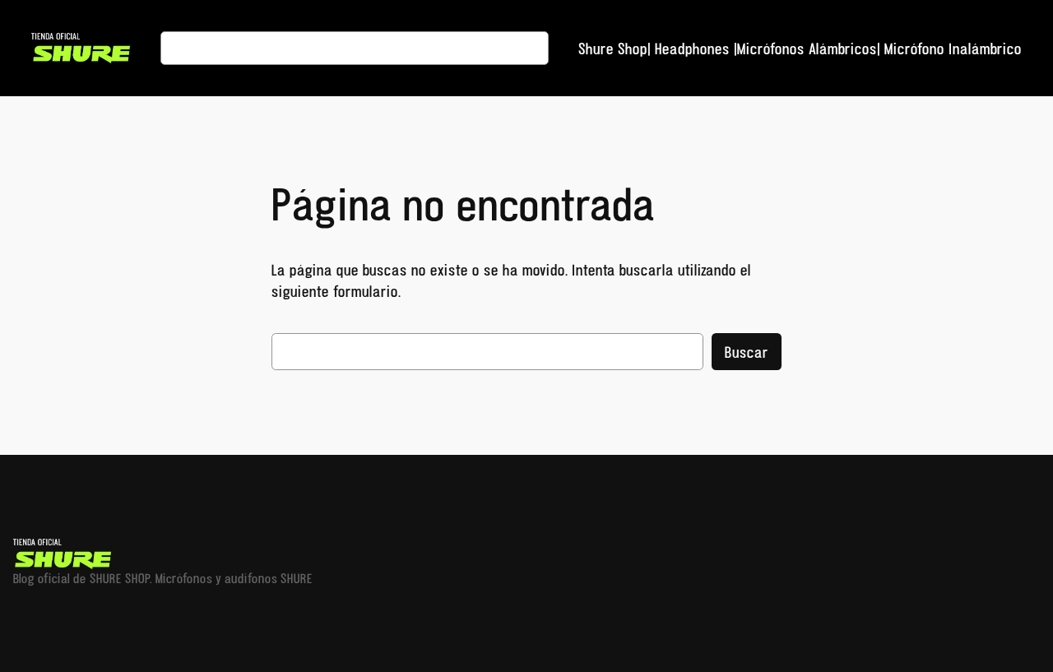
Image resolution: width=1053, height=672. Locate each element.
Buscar (746, 352)
